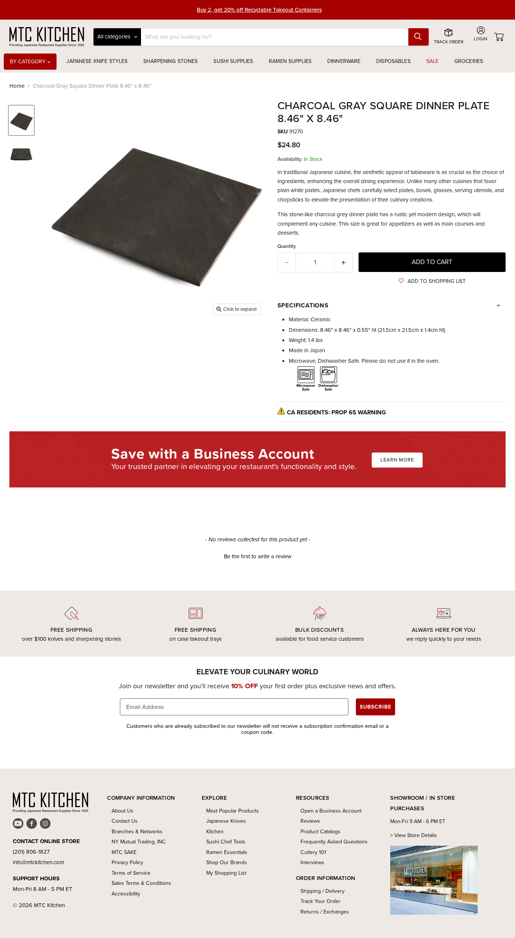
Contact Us (125, 821)
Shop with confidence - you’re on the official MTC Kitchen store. (259, 10)
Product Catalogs (320, 832)
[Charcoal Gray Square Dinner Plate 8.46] (21, 120)
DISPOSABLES (393, 61)
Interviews (312, 862)
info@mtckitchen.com (38, 862)
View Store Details (415, 835)
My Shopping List (226, 873)
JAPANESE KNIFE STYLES (96, 61)
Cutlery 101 (313, 852)
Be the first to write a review (257, 557)
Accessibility (126, 894)
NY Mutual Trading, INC (139, 842)
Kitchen (215, 832)
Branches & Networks (137, 832)
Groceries (468, 61)
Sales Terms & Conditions (141, 883)
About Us (122, 811)
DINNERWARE (343, 61)
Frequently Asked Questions (334, 842)
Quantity (286, 246)
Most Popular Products (232, 811)
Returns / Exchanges (324, 912)
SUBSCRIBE (375, 707)
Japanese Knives (226, 821)
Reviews (310, 821)
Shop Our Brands (226, 862)
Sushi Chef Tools (225, 842)
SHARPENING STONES (170, 61)
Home (17, 86)
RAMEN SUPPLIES (290, 61)
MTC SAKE (124, 852)
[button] (432, 281)
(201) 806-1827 (31, 852)
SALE (432, 61)
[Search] (418, 37)
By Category (29, 62)
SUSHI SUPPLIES (233, 61)
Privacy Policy (127, 862)
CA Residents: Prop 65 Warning (336, 412)
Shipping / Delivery (322, 891)
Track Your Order (320, 901)
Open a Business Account (331, 811)
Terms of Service (131, 873)
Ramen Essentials (226, 852)
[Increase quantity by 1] (343, 262)
